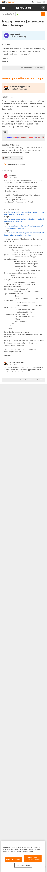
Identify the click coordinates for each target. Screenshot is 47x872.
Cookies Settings (23, 865)
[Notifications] (44, 2)
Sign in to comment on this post (31, 68)
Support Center (23, 7)
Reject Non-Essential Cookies (33, 858)
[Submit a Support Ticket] (43, 14)
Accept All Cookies (13, 859)
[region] (23, 856)
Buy (33, 2)
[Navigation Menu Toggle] (3, 7)
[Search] (43, 8)
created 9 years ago (19, 36)
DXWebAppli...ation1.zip (13, 158)
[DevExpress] (8, 2)
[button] (43, 136)
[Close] (42, 844)
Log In (39, 2)
